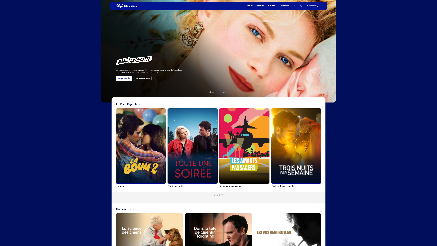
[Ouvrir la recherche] (294, 6)
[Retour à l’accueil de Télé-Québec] (126, 6)
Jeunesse (285, 6)
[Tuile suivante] (323, 149)
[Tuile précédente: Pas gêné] (104, 54)
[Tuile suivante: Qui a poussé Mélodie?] (332, 54)
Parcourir (260, 6)
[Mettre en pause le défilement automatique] (227, 92)
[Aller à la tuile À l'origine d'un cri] (218, 92)
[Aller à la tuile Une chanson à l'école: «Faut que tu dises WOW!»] (224, 92)
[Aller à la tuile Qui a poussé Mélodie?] (216, 92)
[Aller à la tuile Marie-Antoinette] (213, 92)
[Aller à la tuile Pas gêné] (210, 92)
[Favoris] (301, 6)
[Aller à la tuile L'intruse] (221, 92)
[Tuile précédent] (114, 149)
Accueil (249, 6)
